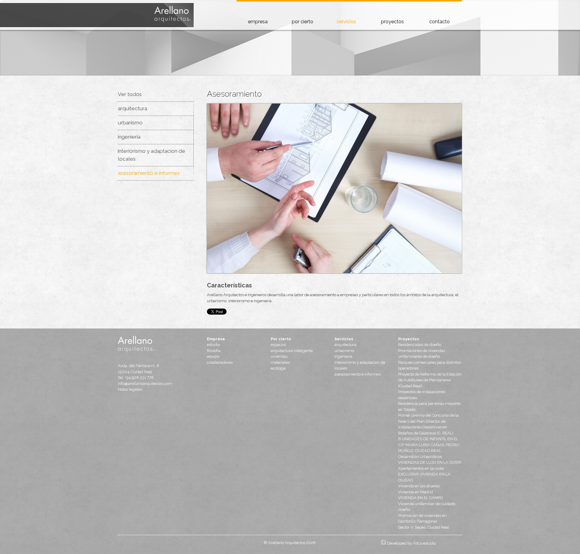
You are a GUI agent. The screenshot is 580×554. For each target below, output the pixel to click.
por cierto (302, 21)
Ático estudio (424, 543)
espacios (278, 344)
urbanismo (130, 123)
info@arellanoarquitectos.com (145, 383)
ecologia (278, 368)
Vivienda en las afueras (419, 486)
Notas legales (130, 389)
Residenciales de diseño (419, 344)
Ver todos (130, 94)
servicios (346, 21)
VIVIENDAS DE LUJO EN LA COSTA (430, 462)
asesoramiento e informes (149, 173)
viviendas (279, 356)
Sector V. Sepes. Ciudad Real (423, 527)
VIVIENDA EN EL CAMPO (420, 497)
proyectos (392, 21)
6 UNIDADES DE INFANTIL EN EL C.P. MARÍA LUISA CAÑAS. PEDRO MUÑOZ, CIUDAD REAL (428, 445)
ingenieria (129, 137)
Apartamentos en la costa (421, 468)
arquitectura (132, 108)
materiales (280, 362)
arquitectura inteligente (292, 350)
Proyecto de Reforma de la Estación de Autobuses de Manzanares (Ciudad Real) (430, 380)
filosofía (214, 350)
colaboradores (220, 362)
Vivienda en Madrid (415, 492)
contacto (439, 21)
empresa (258, 21)
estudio (213, 344)
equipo (213, 356)
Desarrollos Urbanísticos (420, 456)
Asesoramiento (234, 93)
